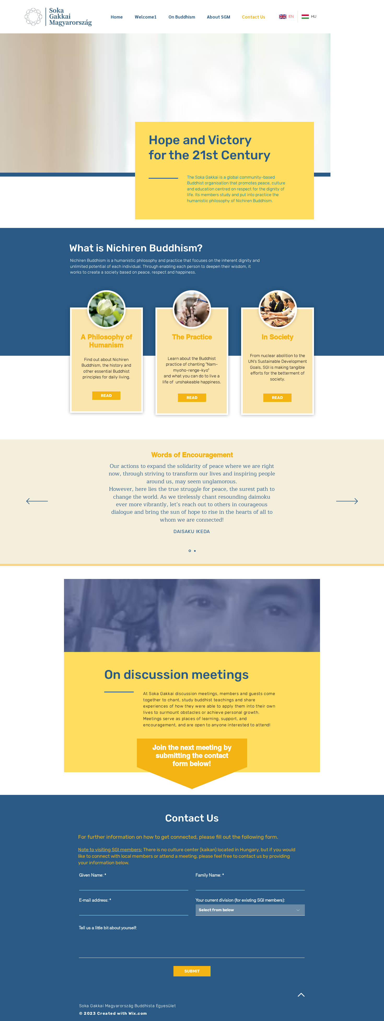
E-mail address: (93, 900)
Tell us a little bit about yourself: (108, 928)
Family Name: (208, 875)
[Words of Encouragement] (190, 551)
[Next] (347, 501)
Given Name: (91, 875)
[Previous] (37, 501)
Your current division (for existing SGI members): (240, 900)
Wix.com (138, 1013)
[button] (277, 398)
